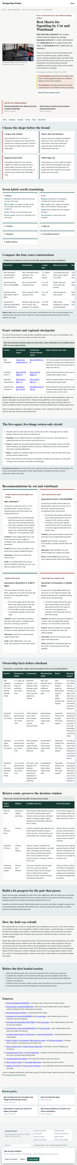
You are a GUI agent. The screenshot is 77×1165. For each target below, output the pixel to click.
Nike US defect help (13, 1046)
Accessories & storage (61, 1139)
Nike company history (14, 1062)
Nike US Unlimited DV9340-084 (17, 1003)
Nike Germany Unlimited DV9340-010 (19, 1007)
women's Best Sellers (45, 1034)
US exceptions (24, 1040)
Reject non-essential (11, 1159)
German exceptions (56, 1040)
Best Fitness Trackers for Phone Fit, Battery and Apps (18, 1110)
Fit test (27, 119)
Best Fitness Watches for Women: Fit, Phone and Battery (55, 1110)
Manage (22, 1159)
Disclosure (8, 1145)
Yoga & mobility (58, 1136)
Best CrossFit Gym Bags (50, 1097)
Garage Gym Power (11, 3)
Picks (34, 119)
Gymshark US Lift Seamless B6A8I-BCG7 (21, 1028)
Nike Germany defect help (33, 1046)
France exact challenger (32, 1066)
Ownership (42, 119)
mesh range (30, 1034)
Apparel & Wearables (14, 9)
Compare (12, 119)
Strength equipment (40, 1131)
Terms (4, 119)
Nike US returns (12, 1040)
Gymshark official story (33, 1062)
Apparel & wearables (40, 1139)
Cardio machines (59, 1131)
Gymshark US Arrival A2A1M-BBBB (19, 1016)
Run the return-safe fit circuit (49, 93)
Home (4, 9)
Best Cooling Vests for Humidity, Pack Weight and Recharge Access (18, 1098)
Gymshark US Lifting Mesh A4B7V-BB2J (20, 1022)
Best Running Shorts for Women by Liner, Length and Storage (20, 107)
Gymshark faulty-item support (16, 1059)
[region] (38, 284)
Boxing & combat (39, 1136)
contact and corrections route (15, 1075)
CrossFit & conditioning (61, 1133)
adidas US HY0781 (13, 1066)
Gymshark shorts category (15, 1034)
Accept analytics (33, 1159)
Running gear (38, 1133)
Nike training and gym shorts (16, 1013)
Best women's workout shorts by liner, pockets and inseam (55, 107)
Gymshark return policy (14, 1053)
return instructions (32, 1053)
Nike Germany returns (37, 1040)
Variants (20, 119)
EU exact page (40, 1016)
